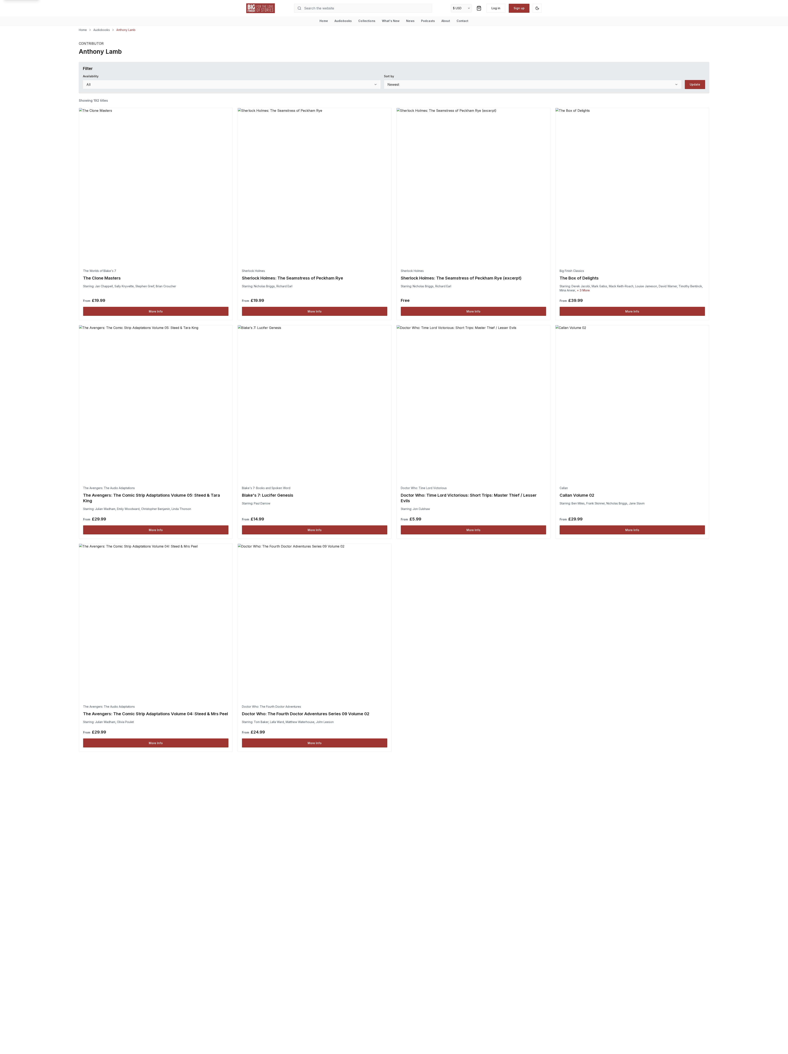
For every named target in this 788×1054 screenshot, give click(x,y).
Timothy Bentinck (690, 286)
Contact (462, 21)
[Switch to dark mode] (537, 8)
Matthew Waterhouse (300, 722)
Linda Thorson (181, 509)
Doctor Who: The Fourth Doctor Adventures (271, 706)
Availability (90, 76)
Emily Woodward (128, 509)
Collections (366, 21)
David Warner (668, 286)
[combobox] (232, 84)
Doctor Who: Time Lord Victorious (424, 488)
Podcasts (428, 21)
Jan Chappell (104, 286)
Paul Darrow (262, 503)
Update (695, 84)
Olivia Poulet (125, 722)
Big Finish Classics (572, 271)
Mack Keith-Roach (621, 286)
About (445, 21)
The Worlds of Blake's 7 (99, 271)
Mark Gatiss (599, 286)
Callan (564, 488)
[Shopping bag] (479, 8)
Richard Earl (284, 286)
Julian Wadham (105, 509)
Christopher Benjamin (155, 509)
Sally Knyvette (124, 286)
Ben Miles (578, 503)
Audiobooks (343, 21)
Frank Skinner (595, 503)
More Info (156, 311)
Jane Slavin (637, 503)
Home (324, 21)
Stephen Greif (144, 286)
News (410, 21)
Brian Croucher (166, 286)
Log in (495, 8)
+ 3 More (583, 290)
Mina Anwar (567, 290)
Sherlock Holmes (253, 271)
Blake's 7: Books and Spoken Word (266, 488)
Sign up (519, 8)
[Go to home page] (260, 8)
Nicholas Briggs (264, 286)
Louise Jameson (646, 286)
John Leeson (325, 722)
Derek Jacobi (581, 286)
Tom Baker (261, 722)
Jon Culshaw (421, 509)
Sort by (389, 76)
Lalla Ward (277, 722)
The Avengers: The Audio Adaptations (109, 488)
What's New (391, 21)
